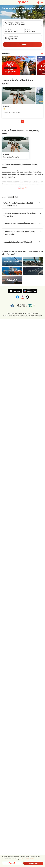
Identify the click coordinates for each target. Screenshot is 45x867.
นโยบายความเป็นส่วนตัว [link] (28, 859)
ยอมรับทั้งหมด (33, 863)
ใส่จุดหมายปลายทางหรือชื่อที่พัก (16, 22)
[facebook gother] (17, 297)
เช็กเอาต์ (27, 29)
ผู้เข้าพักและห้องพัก (13, 37)
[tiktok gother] (27, 297)
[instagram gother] (22, 297)
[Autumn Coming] (19, 65)
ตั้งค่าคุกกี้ (12, 863)
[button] (22, 23)
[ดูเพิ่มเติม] (42, 53)
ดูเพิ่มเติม (21, 187)
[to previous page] (2, 2)
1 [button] (22, 121)
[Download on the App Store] (15, 291)
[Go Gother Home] (23, 2)
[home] (23, 2)
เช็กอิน (9, 29)
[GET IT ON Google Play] (30, 291)
